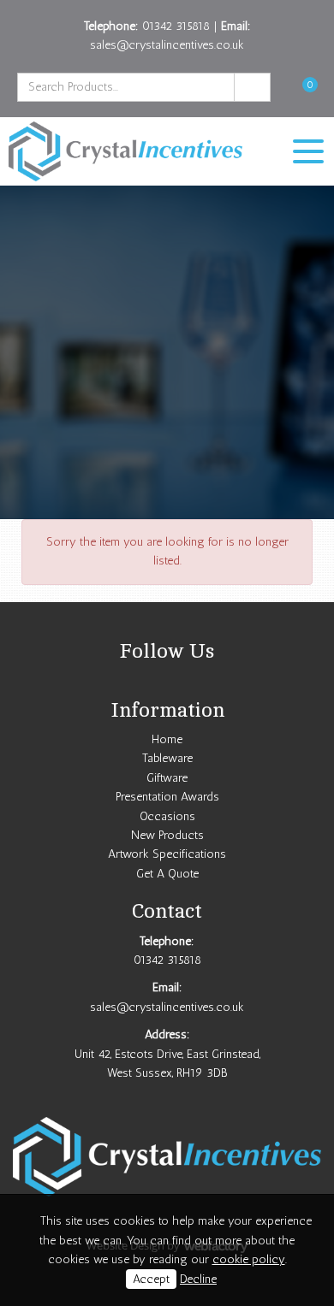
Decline (198, 1279)
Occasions (167, 816)
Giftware (167, 778)
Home (167, 739)
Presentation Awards (167, 796)
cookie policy (248, 1259)
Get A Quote (167, 873)
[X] (144, 681)
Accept (151, 1279)
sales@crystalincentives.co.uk (167, 45)
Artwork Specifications (167, 854)
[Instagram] (167, 681)
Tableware (167, 758)
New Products (167, 835)
